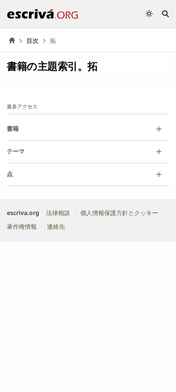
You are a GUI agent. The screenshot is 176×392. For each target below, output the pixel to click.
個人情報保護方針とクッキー (119, 213)
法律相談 (58, 213)
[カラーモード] (149, 13)
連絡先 (56, 226)
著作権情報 (22, 226)
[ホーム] (15, 40)
